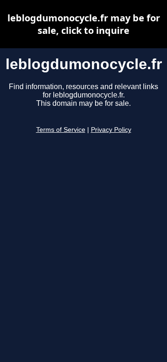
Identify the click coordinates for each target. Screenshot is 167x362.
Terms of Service (60, 129)
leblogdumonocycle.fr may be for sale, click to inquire (83, 24)
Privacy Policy (111, 129)
